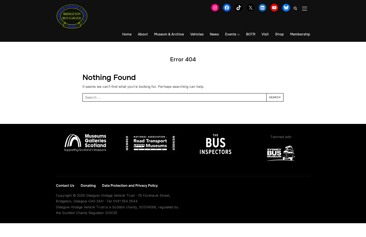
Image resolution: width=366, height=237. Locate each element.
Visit (265, 34)
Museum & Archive (169, 34)
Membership (300, 34)
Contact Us (65, 185)
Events (230, 34)
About (143, 34)
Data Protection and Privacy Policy (130, 185)
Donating (88, 185)
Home (127, 34)
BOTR (250, 34)
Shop (279, 34)
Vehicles (197, 34)
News (214, 34)
